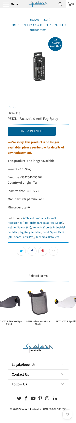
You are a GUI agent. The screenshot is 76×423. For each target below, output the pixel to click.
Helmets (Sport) (42, 227)
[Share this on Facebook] (32, 251)
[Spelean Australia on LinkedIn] (55, 399)
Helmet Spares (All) (19, 227)
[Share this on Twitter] (21, 251)
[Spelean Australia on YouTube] (33, 399)
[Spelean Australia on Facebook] (26, 399)
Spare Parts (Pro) (24, 237)
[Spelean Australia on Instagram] (47, 399)
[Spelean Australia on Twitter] (19, 399)
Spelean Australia (30, 409)
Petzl (46, 232)
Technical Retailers (47, 237)
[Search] (61, 4)
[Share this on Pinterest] (42, 251)
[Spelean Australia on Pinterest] (40, 399)
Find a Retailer (32, 131)
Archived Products (34, 218)
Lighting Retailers (30, 232)
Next (45, 20)
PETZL (12, 107)
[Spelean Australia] (38, 4)
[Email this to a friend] (53, 251)
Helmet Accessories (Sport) (46, 223)
